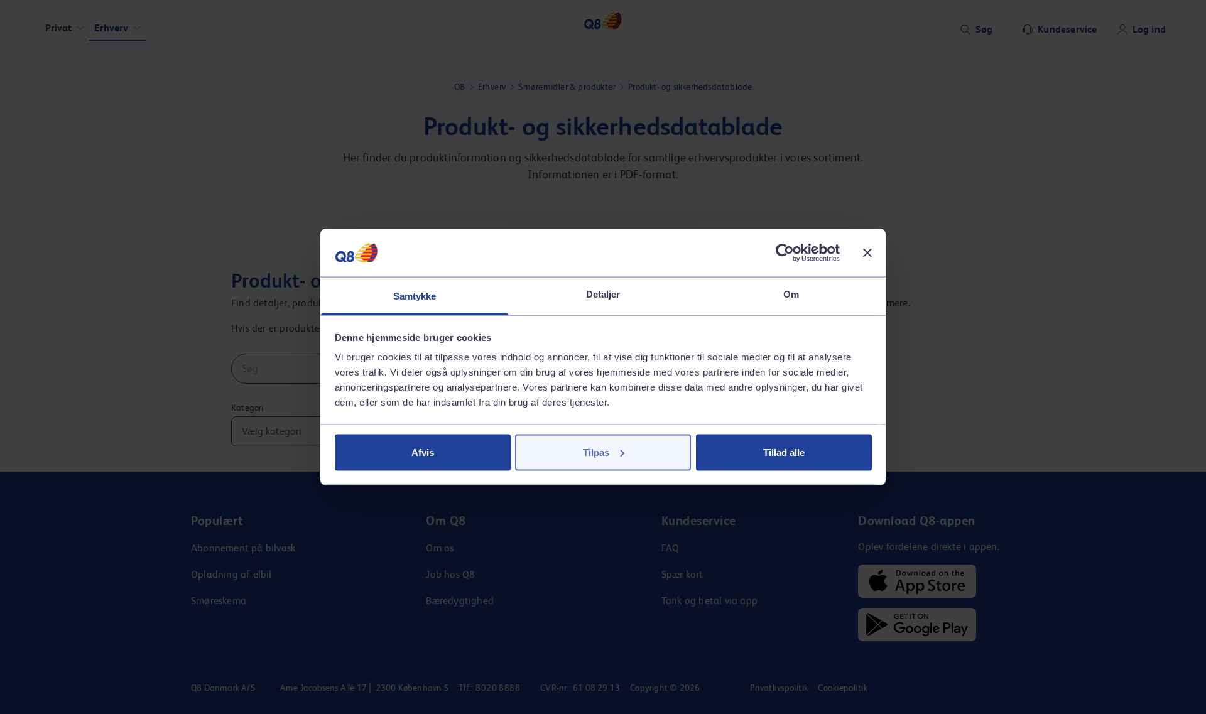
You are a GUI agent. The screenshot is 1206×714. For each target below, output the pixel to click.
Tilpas (596, 451)
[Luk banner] (867, 252)
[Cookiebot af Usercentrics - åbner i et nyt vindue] (785, 252)
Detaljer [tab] (603, 294)
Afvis (422, 451)
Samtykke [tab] (415, 296)
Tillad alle (784, 451)
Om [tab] (791, 294)
